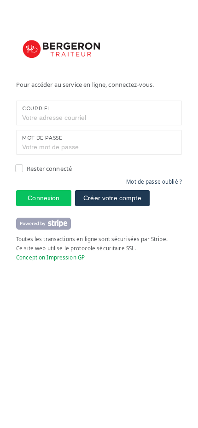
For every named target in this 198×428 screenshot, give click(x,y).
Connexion (43, 198)
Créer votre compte (112, 198)
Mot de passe (42, 138)
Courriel (36, 109)
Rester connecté (49, 168)
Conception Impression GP (50, 257)
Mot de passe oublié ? (154, 181)
